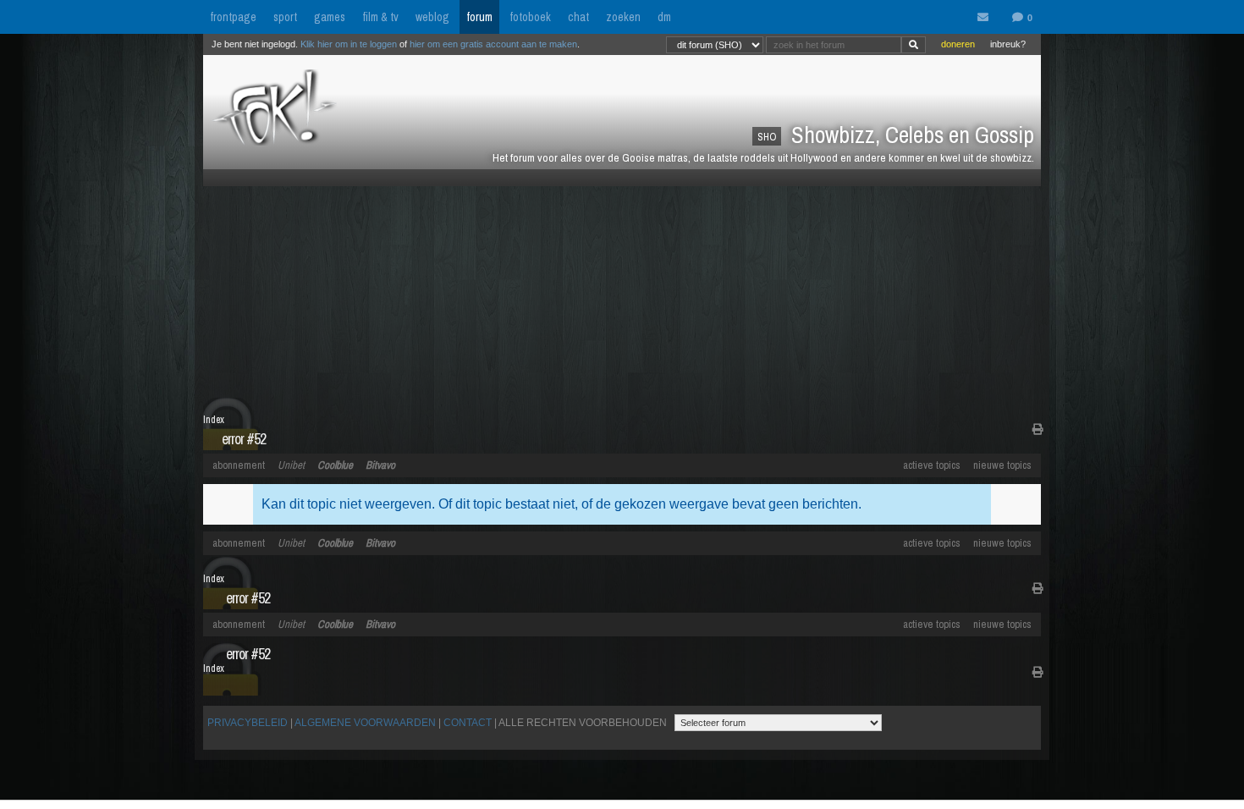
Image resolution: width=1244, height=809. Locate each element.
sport (285, 17)
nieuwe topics (1002, 465)
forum (479, 17)
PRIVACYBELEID (247, 723)
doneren (958, 44)
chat (578, 17)
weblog (432, 17)
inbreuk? (1008, 44)
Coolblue (335, 465)
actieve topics (932, 465)
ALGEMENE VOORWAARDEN (365, 723)
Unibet (291, 465)
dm (664, 17)
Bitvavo (380, 465)
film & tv (380, 17)
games (329, 17)
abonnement (238, 465)
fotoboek (530, 17)
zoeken (623, 17)
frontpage (233, 17)
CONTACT (467, 723)
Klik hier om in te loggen (348, 44)
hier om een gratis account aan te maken (493, 44)
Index (213, 420)
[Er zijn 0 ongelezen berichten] (986, 18)
